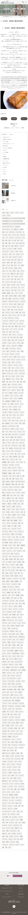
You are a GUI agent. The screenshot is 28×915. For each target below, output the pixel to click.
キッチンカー (9, 639)
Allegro (3, 764)
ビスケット (17, 844)
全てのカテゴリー (6, 137)
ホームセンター (5, 589)
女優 (17, 600)
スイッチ (3, 304)
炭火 (20, 803)
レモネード (10, 839)
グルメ (4, 169)
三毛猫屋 (3, 711)
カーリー (20, 365)
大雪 (13, 803)
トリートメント (5, 320)
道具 (15, 290)
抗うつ (23, 681)
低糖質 (21, 836)
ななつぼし (11, 836)
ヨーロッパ (21, 650)
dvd (22, 523)
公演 (3, 268)
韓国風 (17, 312)
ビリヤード (13, 764)
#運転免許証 (6, 127)
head (12, 758)
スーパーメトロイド (11, 681)
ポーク (23, 728)
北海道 (19, 304)
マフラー (21, 722)
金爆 (17, 426)
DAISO (22, 495)
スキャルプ (23, 284)
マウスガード (10, 539)
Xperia (18, 697)
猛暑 (3, 298)
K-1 (3, 395)
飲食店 (22, 265)
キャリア (3, 417)
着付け (19, 259)
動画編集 (15, 520)
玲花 (3, 312)
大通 (9, 240)
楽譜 (21, 753)
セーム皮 (13, 722)
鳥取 (14, 473)
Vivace (16, 761)
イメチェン (7, 287)
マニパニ (3, 273)
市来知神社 (15, 409)
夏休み (10, 645)
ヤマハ (16, 786)
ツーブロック (13, 390)
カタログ (13, 362)
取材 (18, 273)
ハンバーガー (4, 839)
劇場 (19, 523)
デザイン (17, 376)
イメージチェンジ (14, 287)
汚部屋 (13, 506)
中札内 (3, 822)
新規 (3, 326)
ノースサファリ (9, 578)
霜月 (15, 750)
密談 (11, 262)
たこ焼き (23, 514)
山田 (18, 356)
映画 (3, 431)
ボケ (14, 672)
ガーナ (10, 420)
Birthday (9, 340)
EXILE (8, 625)
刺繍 (22, 390)
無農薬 (19, 689)
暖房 (3, 406)
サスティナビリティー (14, 667)
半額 (20, 312)
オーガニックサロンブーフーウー (8, 226)
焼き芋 (21, 839)
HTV (6, 656)
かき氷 (10, 315)
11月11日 (11, 750)
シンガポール (10, 412)
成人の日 (13, 797)
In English (5, 167)
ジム (19, 265)
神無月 (23, 689)
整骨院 (7, 559)
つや (6, 570)
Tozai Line (13, 284)
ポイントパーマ (21, 340)
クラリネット (4, 786)
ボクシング (13, 359)
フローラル (4, 747)
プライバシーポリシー (6, 229)
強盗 (3, 847)
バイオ (9, 661)
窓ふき (3, 478)
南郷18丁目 (15, 456)
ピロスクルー (13, 814)
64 (7, 304)
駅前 (6, 240)
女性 (10, 556)
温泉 (12, 279)
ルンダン (12, 819)
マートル (11, 783)
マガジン (19, 778)
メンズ (8, 390)
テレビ (10, 656)
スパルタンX (21, 703)
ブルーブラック (5, 334)
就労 (17, 337)
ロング (7, 456)
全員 (6, 326)
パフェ (14, 431)
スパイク (3, 592)
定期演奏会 (20, 345)
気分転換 (20, 606)
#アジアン (18, 127)
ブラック (3, 584)
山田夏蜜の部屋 (3, 113)
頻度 (19, 584)
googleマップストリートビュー (14, 301)
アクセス (8, 215)
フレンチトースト (10, 373)
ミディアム (20, 617)
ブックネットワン (13, 830)
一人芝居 (8, 309)
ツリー (20, 406)
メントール (4, 714)
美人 (12, 370)
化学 (22, 484)
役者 (17, 243)
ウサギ (14, 323)
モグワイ (3, 625)
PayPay (10, 387)
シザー (23, 290)
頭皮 (3, 287)
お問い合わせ (17, 226)
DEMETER (4, 661)
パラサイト (9, 442)
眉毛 (22, 329)
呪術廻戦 (17, 595)
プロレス (4, 171)
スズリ (10, 703)
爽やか (3, 492)
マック (3, 523)
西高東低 (22, 789)
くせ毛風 (15, 808)
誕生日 (21, 337)
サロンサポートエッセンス (20, 481)
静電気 (12, 581)
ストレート (15, 329)
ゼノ (20, 631)
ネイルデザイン (19, 517)
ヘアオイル (4, 470)
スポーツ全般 (5, 141)
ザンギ (9, 775)
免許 (12, 326)
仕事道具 (4, 156)
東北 (22, 456)
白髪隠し (3, 509)
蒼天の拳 (16, 575)
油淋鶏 (24, 822)
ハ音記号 (17, 753)
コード (8, 778)
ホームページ (11, 237)
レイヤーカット (14, 384)
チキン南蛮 (13, 833)
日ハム (19, 503)
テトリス (11, 692)
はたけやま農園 (9, 689)
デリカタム (13, 642)
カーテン (7, 564)
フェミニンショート (15, 556)
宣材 (3, 243)
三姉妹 (3, 481)
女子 (16, 620)
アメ (3, 514)
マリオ (17, 672)
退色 (21, 645)
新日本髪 (3, 390)
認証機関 (16, 650)
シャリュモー (11, 786)
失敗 (12, 259)
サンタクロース (5, 409)
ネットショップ (5, 531)
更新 (19, 326)
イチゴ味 (11, 575)
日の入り (15, 714)
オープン (21, 273)
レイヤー (10, 589)
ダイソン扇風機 (5, 542)
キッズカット (17, 553)
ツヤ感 (16, 251)
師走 (11, 789)
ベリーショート (5, 844)
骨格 (15, 559)
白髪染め (21, 229)
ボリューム (4, 276)
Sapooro (3, 309)
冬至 (3, 697)
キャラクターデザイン (6, 739)
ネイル (13, 492)
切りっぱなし (14, 617)
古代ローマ (11, 664)
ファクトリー (19, 262)
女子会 (10, 431)
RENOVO (6, 395)
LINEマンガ (15, 470)
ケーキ (21, 478)
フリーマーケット (17, 487)
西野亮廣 (10, 448)
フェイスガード (16, 539)
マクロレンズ (21, 442)
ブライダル (20, 248)
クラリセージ (14, 686)
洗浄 (6, 376)
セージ (10, 686)
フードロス (10, 733)
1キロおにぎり (4, 603)
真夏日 (10, 298)
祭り (6, 315)
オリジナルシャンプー (6, 797)
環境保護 (7, 667)
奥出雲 (16, 728)
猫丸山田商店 (17, 700)
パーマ (12, 276)
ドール (20, 459)
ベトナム (17, 819)
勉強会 (21, 570)
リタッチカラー (14, 584)
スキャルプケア (22, 373)
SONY (14, 697)
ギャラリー (20, 467)
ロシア (16, 692)
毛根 (3, 376)
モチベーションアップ (6, 534)
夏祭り (15, 304)
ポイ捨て (17, 254)
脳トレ (19, 592)
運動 (8, 462)
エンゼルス (15, 772)
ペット (17, 639)
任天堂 (9, 628)
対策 (3, 456)
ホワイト (8, 584)
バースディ (19, 678)
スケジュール (11, 844)
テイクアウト (19, 833)
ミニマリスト (8, 506)
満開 (3, 819)
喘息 (18, 559)
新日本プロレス (21, 636)
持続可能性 (22, 667)
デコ (21, 578)
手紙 (13, 603)
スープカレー (21, 498)
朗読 (8, 351)
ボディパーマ (10, 808)
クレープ (14, 315)
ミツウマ (18, 589)
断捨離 (3, 506)
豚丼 (7, 836)
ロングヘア (8, 523)
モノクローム (18, 506)
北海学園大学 (8, 401)
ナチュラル (22, 298)
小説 (7, 381)
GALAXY (22, 697)
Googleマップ (4, 301)
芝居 (18, 401)
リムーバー (18, 492)
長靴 (22, 589)
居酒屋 (21, 564)
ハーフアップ (21, 320)
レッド (6, 606)
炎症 (8, 692)
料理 (20, 423)
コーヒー (16, 373)
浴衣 (15, 259)
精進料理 (13, 614)
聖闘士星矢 (20, 686)
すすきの (11, 304)
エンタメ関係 (5, 152)
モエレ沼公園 (4, 545)
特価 (3, 315)
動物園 (3, 578)
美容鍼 (9, 642)
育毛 (8, 276)
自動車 (16, 326)
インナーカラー (19, 232)
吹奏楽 (7, 348)
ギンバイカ (16, 783)
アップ (16, 320)
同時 (24, 381)
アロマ (20, 445)
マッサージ (14, 334)
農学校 (16, 742)
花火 (14, 639)
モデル (21, 240)
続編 (16, 498)
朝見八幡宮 (20, 398)
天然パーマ (16, 542)
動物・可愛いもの (6, 163)
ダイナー (18, 514)
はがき (20, 603)
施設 (14, 337)
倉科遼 (15, 778)
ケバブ (10, 803)
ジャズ (8, 789)
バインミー (7, 819)
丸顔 (21, 556)
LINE (23, 470)
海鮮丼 (18, 545)
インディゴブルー (15, 434)
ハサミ (19, 290)
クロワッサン (4, 825)
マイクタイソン (5, 717)
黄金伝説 (3, 689)
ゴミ (14, 254)
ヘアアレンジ (11, 320)
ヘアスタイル (4, 362)
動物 (3, 232)
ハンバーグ (23, 356)
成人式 (21, 395)
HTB (8, 711)
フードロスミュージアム (18, 733)
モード (9, 528)
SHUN (22, 625)
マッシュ (17, 420)
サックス (3, 789)
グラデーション (5, 323)
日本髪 (22, 351)
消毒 (3, 484)
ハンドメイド (11, 800)
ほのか (19, 279)
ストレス (8, 265)
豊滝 (13, 700)
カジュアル (16, 365)
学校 (15, 437)
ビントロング (17, 717)
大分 (3, 401)
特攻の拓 (13, 753)
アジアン (16, 423)
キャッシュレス (15, 387)
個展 (9, 467)
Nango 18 (8, 284)
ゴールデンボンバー (12, 426)
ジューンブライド (5, 251)
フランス (3, 653)
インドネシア (16, 412)
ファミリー (7, 437)
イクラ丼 (13, 545)
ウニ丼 (10, 545)
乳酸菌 (13, 534)
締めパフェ (20, 437)
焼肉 (13, 340)
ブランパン (17, 836)
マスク (17, 462)
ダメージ (3, 259)
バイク (12, 423)
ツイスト (12, 312)
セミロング (18, 473)
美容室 (7, 212)
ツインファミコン (15, 628)
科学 (19, 484)
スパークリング (5, 356)
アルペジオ (21, 775)
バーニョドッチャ (20, 642)
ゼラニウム (13, 675)
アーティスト (14, 467)
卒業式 (24, 423)
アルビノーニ (4, 772)
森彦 (3, 240)
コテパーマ (13, 517)
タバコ (22, 254)
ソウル (20, 822)
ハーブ (3, 758)
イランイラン (4, 467)
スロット (20, 575)
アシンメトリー (5, 487)
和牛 (19, 728)
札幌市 (20, 742)
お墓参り (14, 645)
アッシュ (23, 359)
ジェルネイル (8, 492)
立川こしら (4, 808)
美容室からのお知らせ (7, 139)
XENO (17, 631)
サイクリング (11, 268)
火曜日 (7, 830)
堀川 (3, 725)
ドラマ (17, 442)
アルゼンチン (4, 733)
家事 (13, 478)
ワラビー (16, 747)
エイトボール (18, 764)
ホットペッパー (18, 237)
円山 (3, 559)
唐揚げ (13, 775)
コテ (11, 329)
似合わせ (18, 567)
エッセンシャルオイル (18, 661)
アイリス (13, 417)
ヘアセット (12, 251)
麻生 (9, 603)
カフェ (23, 237)
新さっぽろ (8, 617)
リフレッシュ (20, 334)
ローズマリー (9, 672)
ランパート (12, 711)
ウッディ (3, 678)
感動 (12, 309)
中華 (15, 495)
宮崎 (9, 833)
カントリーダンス (12, 348)
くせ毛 (22, 376)
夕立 (19, 714)
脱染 (3, 570)
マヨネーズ (4, 814)
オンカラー (13, 570)
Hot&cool (10, 542)
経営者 (15, 356)
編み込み (7, 581)
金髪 (17, 797)
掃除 (7, 478)
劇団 (6, 243)
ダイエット (13, 462)
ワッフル (10, 825)
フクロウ (16, 276)
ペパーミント (21, 711)
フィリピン (12, 459)
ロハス (3, 667)
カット (23, 287)
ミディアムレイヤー (10, 620)
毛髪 (22, 758)
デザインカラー (12, 232)
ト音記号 (3, 750)
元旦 (19, 409)
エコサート (9, 653)
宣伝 (14, 589)
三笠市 (10, 409)
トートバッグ (4, 703)
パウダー (13, 509)
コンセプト (12, 212)
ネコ (6, 406)
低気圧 (15, 789)
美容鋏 (17, 722)
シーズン (13, 243)
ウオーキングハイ (5, 600)
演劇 (9, 243)
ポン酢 (18, 811)
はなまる (3, 262)
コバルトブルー (14, 345)
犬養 (3, 575)
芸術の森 (3, 520)
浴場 (15, 279)
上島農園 (9, 736)
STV (20, 825)
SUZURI (10, 531)
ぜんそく (21, 559)
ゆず (11, 697)
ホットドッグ (4, 803)
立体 (9, 595)
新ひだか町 (4, 736)
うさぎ (10, 323)
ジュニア (3, 639)
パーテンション (5, 794)
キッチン (3, 650)
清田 (21, 381)
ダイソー (3, 498)
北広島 (12, 553)
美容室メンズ (16, 229)
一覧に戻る (14, 118)
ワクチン (23, 492)
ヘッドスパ (8, 279)
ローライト (13, 739)
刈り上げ (18, 390)
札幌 (15, 262)
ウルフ (21, 420)
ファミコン (4, 628)
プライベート (5, 165)
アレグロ (19, 761)
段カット (20, 384)
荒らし (10, 847)
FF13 (15, 839)
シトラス (20, 725)
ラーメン (14, 381)
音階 (8, 750)
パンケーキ (19, 431)
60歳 (6, 445)
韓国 (13, 442)
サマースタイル (14, 523)
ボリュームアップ (16, 298)
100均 (17, 509)
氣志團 (21, 819)
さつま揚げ (7, 725)
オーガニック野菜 (18, 534)
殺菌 (24, 445)
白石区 (3, 212)
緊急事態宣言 (4, 473)
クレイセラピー (5, 664)
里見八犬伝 (4, 539)
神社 (18, 614)
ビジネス (15, 398)
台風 (18, 789)
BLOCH (3, 265)
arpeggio (3, 778)
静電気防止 (17, 581)
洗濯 (10, 478)
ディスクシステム (5, 631)
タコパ (3, 517)
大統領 (13, 484)
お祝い (10, 254)
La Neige (17, 478)
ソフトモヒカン (5, 398)
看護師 (12, 437)
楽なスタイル (4, 426)
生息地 (3, 581)
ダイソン (22, 539)
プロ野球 (14, 503)
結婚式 (15, 248)
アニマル (20, 276)
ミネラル (16, 664)
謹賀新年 (16, 794)
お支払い (20, 387)
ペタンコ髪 (4, 412)
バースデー (4, 340)
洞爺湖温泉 (23, 545)
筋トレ (15, 265)
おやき (3, 830)
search (3, 279)
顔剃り (9, 384)
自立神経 (10, 559)
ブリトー (13, 811)
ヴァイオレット (5, 636)
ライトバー (10, 606)
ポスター (13, 376)
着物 (9, 434)
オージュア (20, 620)
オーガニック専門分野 (7, 148)
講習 (17, 570)
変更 (9, 326)
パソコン (20, 520)
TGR (9, 376)
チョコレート (4, 420)
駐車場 (23, 487)
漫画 (19, 470)
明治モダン (10, 503)
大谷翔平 (10, 772)
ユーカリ (3, 692)
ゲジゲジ (3, 284)
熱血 (8, 675)
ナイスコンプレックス (18, 448)
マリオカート (23, 301)
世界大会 (20, 692)
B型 (8, 337)
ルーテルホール (12, 351)
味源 (18, 381)
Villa (3, 645)
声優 (16, 711)
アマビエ (10, 487)
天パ (20, 542)
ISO (3, 445)
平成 (23, 243)
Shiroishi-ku (4, 384)
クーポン (3, 248)
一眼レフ (3, 442)
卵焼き (8, 262)
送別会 (17, 564)
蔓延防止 (10, 473)
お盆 (6, 645)
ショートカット (9, 248)
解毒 (8, 714)
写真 (18, 240)
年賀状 (22, 595)
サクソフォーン (21, 786)
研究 (3, 329)
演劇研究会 (13, 401)
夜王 (11, 778)
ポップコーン (11, 822)
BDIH (18, 656)
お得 (9, 445)
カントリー (19, 348)
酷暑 (6, 298)
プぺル (7, 448)
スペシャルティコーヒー (6, 811)
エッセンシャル (10, 747)
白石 (16, 340)
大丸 (24, 448)
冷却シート (22, 639)
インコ (7, 232)
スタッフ (3, 215)
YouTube (4, 150)
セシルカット (12, 600)
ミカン (17, 725)
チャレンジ (9, 417)
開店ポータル (13, 273)
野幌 (11, 520)
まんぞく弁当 (21, 600)
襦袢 (6, 434)
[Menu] (25, 2)
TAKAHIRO (18, 625)
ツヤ (7, 237)
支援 (11, 337)
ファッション (18, 362)
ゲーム (4, 154)
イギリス (22, 653)
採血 (12, 592)
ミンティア (19, 739)
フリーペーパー (15, 736)
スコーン (19, 528)
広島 (9, 722)
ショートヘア (8, 290)
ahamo (9, 742)
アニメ (13, 498)
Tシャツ (15, 531)
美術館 (8, 520)
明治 (13, 420)
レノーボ (11, 395)
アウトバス (10, 470)
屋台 (16, 822)
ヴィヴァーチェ (10, 761)
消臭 (3, 448)
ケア (22, 279)
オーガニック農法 (10, 650)
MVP (19, 772)
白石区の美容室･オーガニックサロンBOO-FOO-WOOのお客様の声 (13, 223)
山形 (19, 456)
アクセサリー (10, 365)
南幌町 (15, 689)
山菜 (10, 614)
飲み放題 (3, 567)
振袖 (3, 423)
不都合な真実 (8, 484)
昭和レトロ (4, 503)
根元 (3, 370)
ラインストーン (15, 578)
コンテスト (8, 345)
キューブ (13, 595)
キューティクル (17, 758)
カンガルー (21, 747)
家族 (3, 437)
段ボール (9, 514)
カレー (18, 495)
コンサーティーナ (5, 783)
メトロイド (4, 681)
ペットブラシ (22, 509)
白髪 (6, 370)
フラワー (20, 251)
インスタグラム (15, 825)
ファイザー (4, 728)
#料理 (22, 127)
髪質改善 (3, 620)
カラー (3, 237)
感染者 (3, 459)
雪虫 (24, 578)
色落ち (18, 645)
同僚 (15, 240)
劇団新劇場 (4, 462)
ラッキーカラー (22, 434)
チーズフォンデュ (18, 800)
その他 (4, 173)
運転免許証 (7, 423)
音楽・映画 (5, 145)
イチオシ (14, 656)
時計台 (13, 742)
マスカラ (8, 509)
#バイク (12, 127)
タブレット (4, 742)
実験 (16, 484)
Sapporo (20, 268)
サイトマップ (21, 896)
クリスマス (15, 406)
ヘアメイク (13, 567)
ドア (21, 581)
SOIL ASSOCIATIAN (15, 653)
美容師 (3, 345)
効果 (21, 672)
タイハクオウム (15, 703)
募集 (9, 362)
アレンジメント (5, 254)
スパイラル (7, 312)
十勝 (7, 822)
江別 (18, 830)
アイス (18, 315)
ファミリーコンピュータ (11, 678)
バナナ (7, 459)
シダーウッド (18, 675)
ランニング (18, 359)
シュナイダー (4, 686)
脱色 (22, 567)
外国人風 (3, 373)
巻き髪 (10, 456)
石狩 (24, 315)
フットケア (4, 337)
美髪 (9, 370)
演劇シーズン (4, 833)
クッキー (22, 844)
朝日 (11, 714)
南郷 (20, 243)
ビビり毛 (8, 259)
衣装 (3, 434)
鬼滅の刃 (8, 498)
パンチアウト (11, 717)
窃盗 (6, 847)
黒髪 (10, 334)
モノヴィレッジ (5, 800)
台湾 (16, 459)
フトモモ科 (22, 783)
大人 (24, 570)
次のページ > (24, 118)
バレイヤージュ (21, 370)
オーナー (10, 356)
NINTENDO (12, 631)
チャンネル (4, 528)
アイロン (7, 329)
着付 (6, 268)
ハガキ (16, 603)
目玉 (22, 304)
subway (18, 284)
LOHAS (20, 664)
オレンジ (12, 725)
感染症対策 (11, 794)
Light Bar (15, 606)
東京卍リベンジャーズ (6, 753)
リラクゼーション (15, 445)
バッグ (7, 431)
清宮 (22, 503)
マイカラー (4, 365)
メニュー (21, 212)
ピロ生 (18, 814)
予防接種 (3, 495)
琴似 (18, 839)
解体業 (3, 381)
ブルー (8, 273)
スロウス (3, 359)
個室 (3, 564)
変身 (3, 290)
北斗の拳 (7, 575)
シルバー (10, 406)
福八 (11, 495)
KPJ (8, 814)
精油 (12, 661)
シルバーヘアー (5, 556)
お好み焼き (8, 517)
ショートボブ (14, 528)
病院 (15, 592)
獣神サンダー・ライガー (13, 636)
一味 (21, 811)
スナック (8, 567)
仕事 (12, 290)
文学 (10, 381)
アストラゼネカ (10, 728)
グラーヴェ (4, 775)
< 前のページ (4, 118)
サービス (17, 212)
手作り (21, 462)
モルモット (21, 323)
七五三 (18, 351)
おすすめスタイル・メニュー (8, 143)
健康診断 (8, 592)
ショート (23, 326)
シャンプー (16, 395)
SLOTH (8, 359)
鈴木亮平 (3, 672)
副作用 (8, 495)
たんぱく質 (4, 761)
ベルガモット (18, 681)
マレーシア (22, 412)
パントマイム (4, 722)
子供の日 (12, 481)
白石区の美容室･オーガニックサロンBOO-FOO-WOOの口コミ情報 (13, 218)
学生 (3, 348)
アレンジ (3, 351)
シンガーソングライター (18, 309)
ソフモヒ (10, 398)
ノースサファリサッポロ (6, 700)
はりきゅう (4, 642)
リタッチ (20, 797)
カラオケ (21, 614)
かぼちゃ (7, 697)
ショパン (7, 764)
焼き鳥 (17, 803)
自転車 (16, 268)
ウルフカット (4, 387)
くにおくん (4, 675)
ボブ (19, 287)
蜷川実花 (14, 514)
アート (24, 431)
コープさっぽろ (5, 614)
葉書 (23, 603)
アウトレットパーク (5, 553)
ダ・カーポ (8, 758)
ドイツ (22, 656)
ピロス (3, 617)
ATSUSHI (12, 625)
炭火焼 (3, 836)
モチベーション (20, 531)
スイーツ (18, 417)
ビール (17, 775)
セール (24, 312)
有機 (3, 656)
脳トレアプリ (4, 595)
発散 (12, 265)
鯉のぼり (7, 481)
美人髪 (16, 370)
